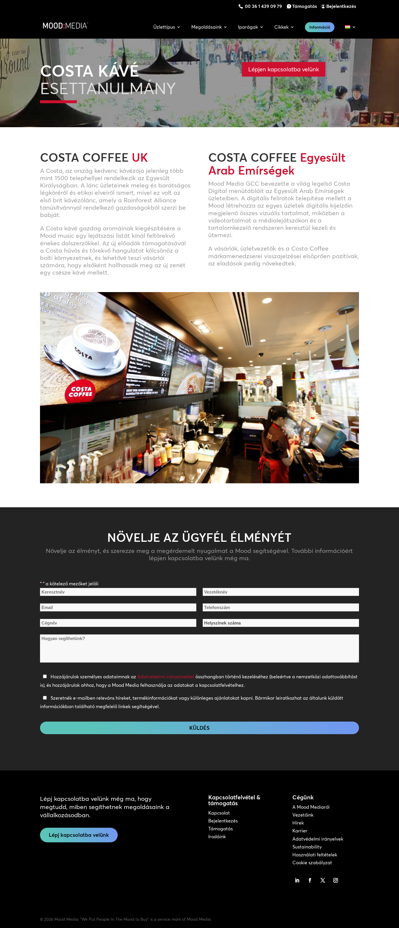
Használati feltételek (314, 855)
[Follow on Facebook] (310, 880)
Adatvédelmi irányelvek (317, 839)
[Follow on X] (322, 880)
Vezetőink (302, 815)
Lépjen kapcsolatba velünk (283, 69)
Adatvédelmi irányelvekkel (165, 676)
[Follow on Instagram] (335, 880)
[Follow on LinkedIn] (297, 880)
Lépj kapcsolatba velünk (79, 835)
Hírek (298, 823)
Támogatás (304, 6)
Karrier (299, 831)
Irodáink (217, 836)
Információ (319, 27)
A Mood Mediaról (310, 807)
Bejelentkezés (341, 6)
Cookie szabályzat (312, 862)
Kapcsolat (219, 813)
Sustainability (307, 847)
